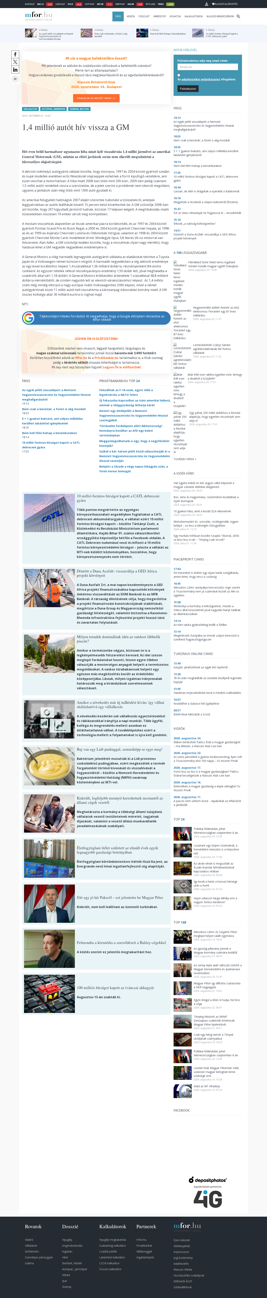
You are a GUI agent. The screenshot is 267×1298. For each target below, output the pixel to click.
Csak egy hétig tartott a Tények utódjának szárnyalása (213, 1036)
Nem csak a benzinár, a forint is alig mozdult (54, 409)
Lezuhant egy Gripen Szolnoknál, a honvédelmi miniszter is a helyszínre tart (216, 849)
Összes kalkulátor (110, 1269)
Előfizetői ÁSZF (183, 1281)
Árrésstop (159, 16)
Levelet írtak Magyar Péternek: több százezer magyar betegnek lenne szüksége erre (216, 1072)
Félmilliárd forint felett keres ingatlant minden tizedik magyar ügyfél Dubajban (213, 264)
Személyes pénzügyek (39, 1257)
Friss (118, 16)
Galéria (29, 1263)
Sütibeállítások (183, 1287)
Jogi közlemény (183, 1258)
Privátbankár (144, 1245)
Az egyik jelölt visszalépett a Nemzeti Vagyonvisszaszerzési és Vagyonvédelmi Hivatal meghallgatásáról (56, 394)
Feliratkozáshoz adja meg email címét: (202, 61)
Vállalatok (30, 109)
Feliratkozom (188, 89)
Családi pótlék (108, 1251)
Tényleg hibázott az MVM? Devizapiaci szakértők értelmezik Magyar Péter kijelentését (214, 1020)
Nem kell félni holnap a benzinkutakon (49, 433)
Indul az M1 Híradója (207, 1086)
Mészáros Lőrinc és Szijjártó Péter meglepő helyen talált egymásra (215, 934)
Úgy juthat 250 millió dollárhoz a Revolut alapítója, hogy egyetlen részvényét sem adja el (214, 416)
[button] (206, 4)
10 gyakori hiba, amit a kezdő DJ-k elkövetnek (202, 511)
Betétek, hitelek (72, 1263)
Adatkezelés (181, 1263)
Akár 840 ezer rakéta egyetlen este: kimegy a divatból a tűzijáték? (215, 376)
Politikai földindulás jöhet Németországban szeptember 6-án (216, 831)
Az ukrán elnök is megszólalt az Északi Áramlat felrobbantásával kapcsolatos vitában (214, 867)
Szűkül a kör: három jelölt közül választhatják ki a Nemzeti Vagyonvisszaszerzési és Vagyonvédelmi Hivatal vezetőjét (134, 456)
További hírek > (185, 459)
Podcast (144, 16)
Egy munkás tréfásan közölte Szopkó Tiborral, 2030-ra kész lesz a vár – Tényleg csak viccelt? (207, 537)
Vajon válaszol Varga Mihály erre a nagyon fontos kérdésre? (215, 900)
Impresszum (181, 1252)
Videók (131, 16)
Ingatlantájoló (145, 1257)
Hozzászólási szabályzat (189, 1275)
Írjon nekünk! (182, 1240)
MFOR (37, 16)
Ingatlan (67, 1251)
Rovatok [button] (175, 16)
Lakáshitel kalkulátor (112, 1257)
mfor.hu (141, 1240)
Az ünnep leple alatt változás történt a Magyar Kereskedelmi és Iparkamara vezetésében (218, 969)
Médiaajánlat (182, 1246)
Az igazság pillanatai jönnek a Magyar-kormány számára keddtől (215, 950)
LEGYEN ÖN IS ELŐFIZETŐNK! (96, 339)
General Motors (79, 109)
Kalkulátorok (194, 16)
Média (66, 1275)
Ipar (64, 1281)
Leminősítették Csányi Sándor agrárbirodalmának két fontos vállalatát (212, 349)
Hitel (65, 1257)
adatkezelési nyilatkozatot (201, 79)
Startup (66, 1287)
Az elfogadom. (206, 79)
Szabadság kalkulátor (112, 1245)
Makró (29, 1240)
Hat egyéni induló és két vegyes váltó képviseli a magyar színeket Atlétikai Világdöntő (204, 485)
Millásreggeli (144, 1251)
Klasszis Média (183, 1269)
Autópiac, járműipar (53, 109)
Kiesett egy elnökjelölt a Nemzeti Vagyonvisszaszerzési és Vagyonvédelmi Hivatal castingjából (133, 415)
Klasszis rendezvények (220, 16)
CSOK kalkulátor (109, 1263)
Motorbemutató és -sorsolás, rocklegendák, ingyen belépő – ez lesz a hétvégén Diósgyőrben (206, 523)
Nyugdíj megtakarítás (112, 1240)
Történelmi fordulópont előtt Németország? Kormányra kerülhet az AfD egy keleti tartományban (130, 430)
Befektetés (32, 1251)
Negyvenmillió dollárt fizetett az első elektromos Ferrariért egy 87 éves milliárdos (216, 311)
